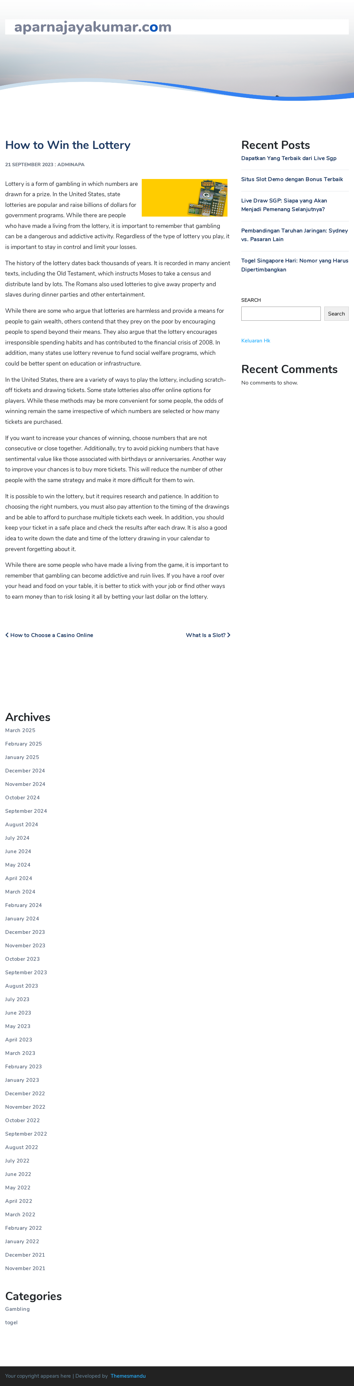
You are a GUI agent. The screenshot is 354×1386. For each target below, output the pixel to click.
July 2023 (17, 999)
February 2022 (23, 1228)
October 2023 (22, 959)
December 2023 (25, 932)
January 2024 (22, 918)
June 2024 (18, 851)
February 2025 (23, 743)
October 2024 (22, 797)
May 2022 (17, 1187)
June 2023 (18, 1012)
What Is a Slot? (206, 635)
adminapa (71, 164)
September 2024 (26, 811)
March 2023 (20, 1053)
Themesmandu (128, 1376)
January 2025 (22, 757)
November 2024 (25, 784)
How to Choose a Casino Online (51, 635)
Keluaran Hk (255, 340)
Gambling (17, 1309)
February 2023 (23, 1066)
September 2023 (26, 972)
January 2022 (22, 1241)
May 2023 (17, 1026)
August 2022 (21, 1147)
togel (11, 1322)
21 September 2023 (29, 164)
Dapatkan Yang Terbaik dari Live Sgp (289, 158)
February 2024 (23, 905)
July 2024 (17, 838)
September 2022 (26, 1133)
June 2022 (18, 1174)
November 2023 (25, 945)
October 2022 (22, 1120)
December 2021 (25, 1255)
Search (251, 300)
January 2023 (22, 1080)
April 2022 (18, 1201)
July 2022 (17, 1160)
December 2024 (25, 770)
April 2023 (18, 1039)
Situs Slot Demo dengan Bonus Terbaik (292, 179)
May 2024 (17, 864)
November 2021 (25, 1268)
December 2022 (25, 1093)
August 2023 (21, 986)
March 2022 (20, 1214)
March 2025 (20, 730)
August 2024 (21, 824)
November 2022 (25, 1107)
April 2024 (18, 878)
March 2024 (20, 891)
